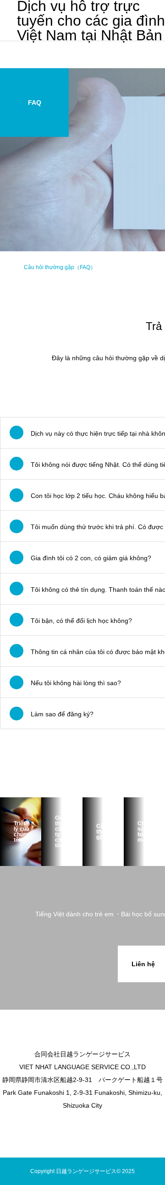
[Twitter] (75, 1125)
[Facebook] (89, 1125)
